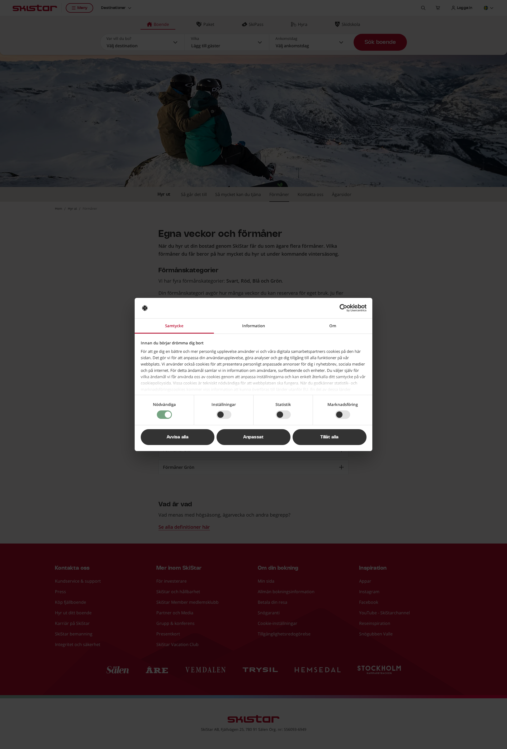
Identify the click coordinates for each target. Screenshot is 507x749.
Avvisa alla (178, 437)
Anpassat (253, 437)
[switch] (223, 414)
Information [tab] (253, 325)
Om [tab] (332, 325)
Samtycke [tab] (174, 325)
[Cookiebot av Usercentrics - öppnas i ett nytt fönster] (343, 308)
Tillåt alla (329, 437)
